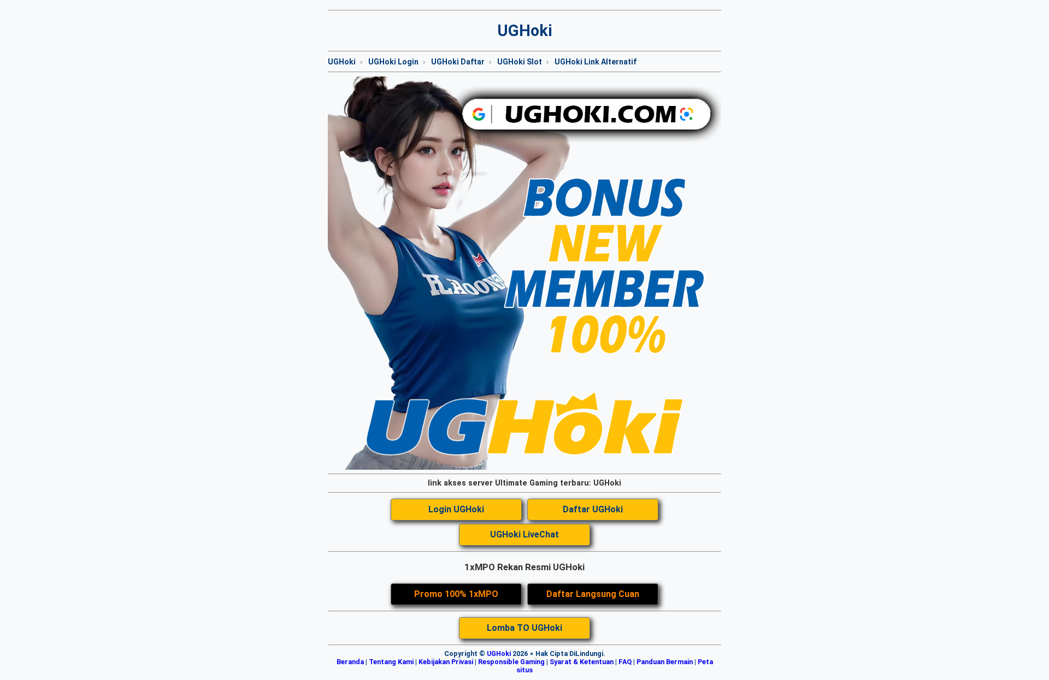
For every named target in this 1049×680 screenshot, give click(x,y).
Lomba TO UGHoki (524, 628)
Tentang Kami (391, 662)
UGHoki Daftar (458, 61)
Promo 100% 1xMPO (456, 594)
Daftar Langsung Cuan (592, 594)
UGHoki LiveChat (524, 534)
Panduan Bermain (665, 662)
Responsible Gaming (511, 662)
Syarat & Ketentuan (582, 662)
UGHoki (342, 61)
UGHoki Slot (519, 61)
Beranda (350, 662)
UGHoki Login (393, 61)
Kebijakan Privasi (446, 662)
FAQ (625, 662)
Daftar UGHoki (593, 509)
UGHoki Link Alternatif (596, 61)
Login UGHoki (456, 509)
